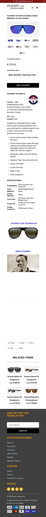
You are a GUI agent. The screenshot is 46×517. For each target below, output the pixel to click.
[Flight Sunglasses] (15, 8)
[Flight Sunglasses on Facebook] (8, 489)
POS (32, 500)
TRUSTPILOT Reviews (15, 478)
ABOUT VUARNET (23, 251)
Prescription (11, 446)
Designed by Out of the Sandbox (18, 500)
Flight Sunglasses (18, 496)
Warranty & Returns (14, 461)
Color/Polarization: (13, 70)
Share (22, 343)
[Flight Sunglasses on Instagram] (17, 489)
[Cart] (37, 8)
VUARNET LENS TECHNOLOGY (24, 223)
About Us (10, 443)
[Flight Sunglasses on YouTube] (12, 489)
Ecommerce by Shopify (15, 503)
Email (21, 348)
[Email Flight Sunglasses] (21, 489)
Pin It (32, 343)
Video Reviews (12, 453)
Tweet (12, 343)
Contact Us (11, 450)
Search (9, 471)
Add (12, 348)
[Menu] (32, 8)
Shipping (10, 457)
